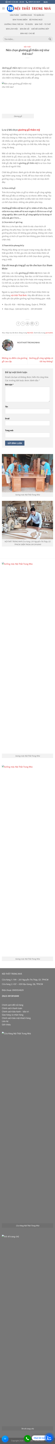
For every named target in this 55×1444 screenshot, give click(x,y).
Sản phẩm (14, 15)
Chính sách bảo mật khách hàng (16, 1017)
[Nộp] (50, 38)
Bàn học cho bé (27, 33)
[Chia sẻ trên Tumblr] (37, 324)
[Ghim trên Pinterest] (27, 324)
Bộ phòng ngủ (35, 20)
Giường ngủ (26, 15)
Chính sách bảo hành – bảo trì (15, 1011)
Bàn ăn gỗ (24, 29)
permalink (49, 332)
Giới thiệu (6, 1024)
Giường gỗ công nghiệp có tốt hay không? (41, 359)
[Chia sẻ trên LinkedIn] (32, 324)
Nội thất (27, 47)
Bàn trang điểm (20, 20)
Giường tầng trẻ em (13, 24)
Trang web (9, 430)
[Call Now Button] (27, 1438)
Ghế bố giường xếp (40, 29)
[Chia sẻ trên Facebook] (18, 324)
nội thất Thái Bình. (19, 295)
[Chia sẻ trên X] (23, 324)
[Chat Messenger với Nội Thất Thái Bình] (5, 1439)
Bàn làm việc (12, 29)
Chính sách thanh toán (12, 1008)
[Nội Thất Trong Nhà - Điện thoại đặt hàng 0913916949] (29, 8)
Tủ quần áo (39, 15)
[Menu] (3, 8)
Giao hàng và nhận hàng (12, 1014)
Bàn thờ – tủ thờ (43, 24)
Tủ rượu (29, 24)
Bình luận (9, 384)
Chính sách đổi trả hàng (12, 1004)
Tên (6, 406)
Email (7, 418)
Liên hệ (5, 1021)
